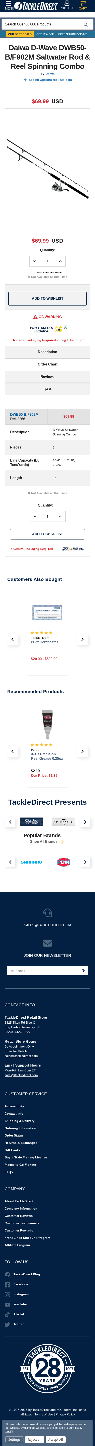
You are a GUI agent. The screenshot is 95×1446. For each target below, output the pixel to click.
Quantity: (47, 250)
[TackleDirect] (36, 6)
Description (47, 352)
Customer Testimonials (22, 1223)
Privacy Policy (65, 1414)
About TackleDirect (19, 1201)
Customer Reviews (19, 1216)
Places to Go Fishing (20, 1164)
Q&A (47, 389)
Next (85, 822)
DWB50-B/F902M (24, 414)
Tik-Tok (19, 1314)
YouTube (20, 1304)
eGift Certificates (45, 642)
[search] (85, 24)
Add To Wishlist (47, 298)
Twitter (18, 1324)
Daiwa (50, 73)
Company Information (21, 1208)
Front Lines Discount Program (27, 1237)
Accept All (55, 1439)
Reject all (34, 1439)
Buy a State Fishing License (26, 1157)
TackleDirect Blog (26, 1274)
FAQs (9, 1172)
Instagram (20, 1294)
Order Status (14, 1135)
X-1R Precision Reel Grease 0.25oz (47, 756)
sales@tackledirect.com (21, 1055)
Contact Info (14, 1113)
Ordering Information (20, 1128)
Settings (14, 1439)
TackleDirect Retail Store (26, 1017)
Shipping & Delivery (19, 1121)
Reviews (47, 377)
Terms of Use (43, 1414)
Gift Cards (12, 1150)
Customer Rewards (19, 1230)
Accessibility (14, 1106)
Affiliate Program (17, 1245)
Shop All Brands (44, 842)
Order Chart (47, 364)
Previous (10, 822)
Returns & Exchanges (21, 1142)
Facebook (20, 1284)
